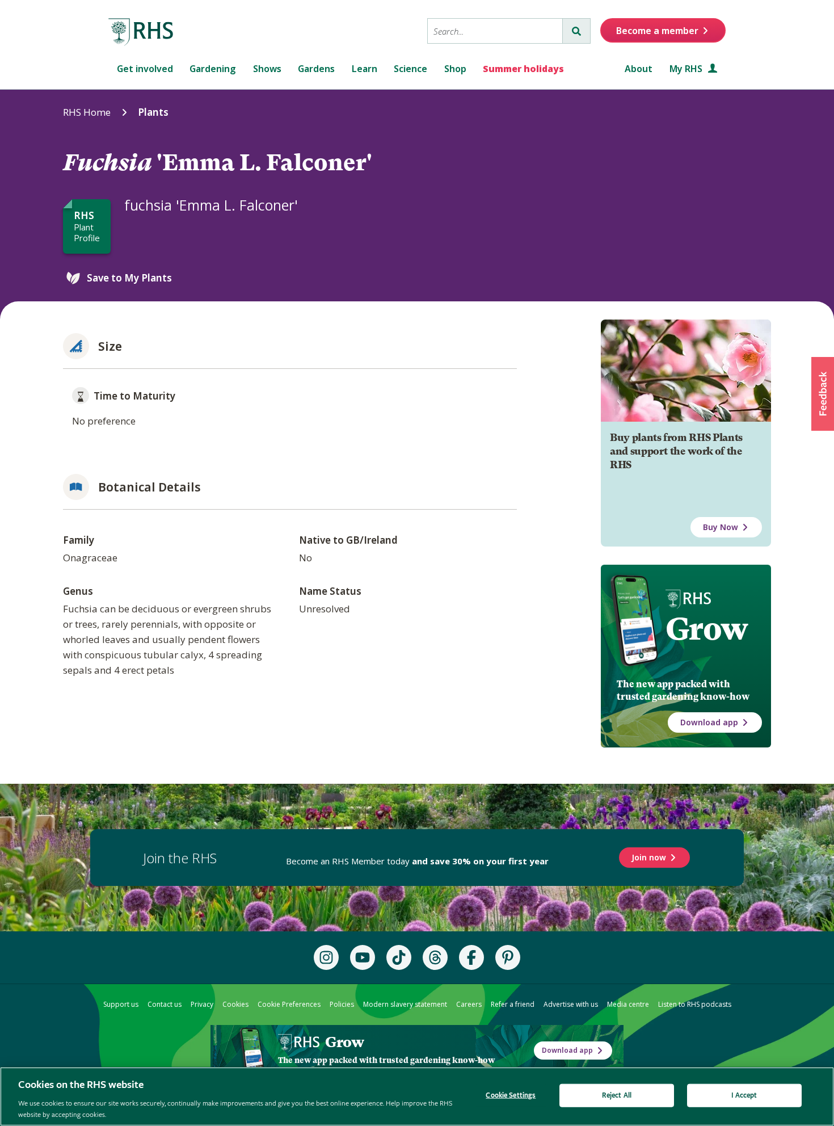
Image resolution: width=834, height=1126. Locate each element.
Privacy (202, 1004)
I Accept (744, 1095)
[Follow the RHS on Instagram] (326, 957)
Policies (342, 1004)
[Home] (141, 32)
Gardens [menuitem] (316, 68)
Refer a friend (512, 1004)
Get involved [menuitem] (145, 68)
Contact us (165, 1004)
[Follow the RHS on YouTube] (362, 957)
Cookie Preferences (289, 1004)
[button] (822, 394)
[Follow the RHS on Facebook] (471, 957)
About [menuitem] (638, 68)
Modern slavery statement (405, 1004)
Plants (153, 112)
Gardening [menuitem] (212, 68)
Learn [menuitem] (364, 68)
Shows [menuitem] (267, 68)
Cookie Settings (511, 1095)
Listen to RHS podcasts (694, 1004)
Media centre (628, 1004)
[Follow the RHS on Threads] (435, 957)
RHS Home (87, 112)
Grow (706, 629)
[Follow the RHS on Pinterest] (507, 957)
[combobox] (495, 31)
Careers (469, 1004)
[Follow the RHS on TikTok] (398, 957)
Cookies (235, 1004)
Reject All (616, 1095)
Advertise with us (571, 1004)
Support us (120, 1004)
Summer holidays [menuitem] (523, 68)
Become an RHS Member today (417, 861)
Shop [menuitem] (455, 68)
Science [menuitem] (410, 68)
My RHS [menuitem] (687, 68)
